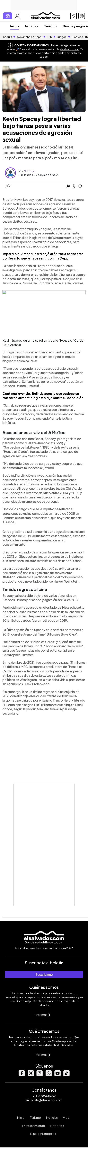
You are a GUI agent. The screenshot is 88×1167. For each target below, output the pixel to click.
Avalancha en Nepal (29, 36)
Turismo (50, 26)
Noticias (31, 26)
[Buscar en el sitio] (17, 16)
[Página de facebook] (21, 1075)
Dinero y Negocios (43, 1133)
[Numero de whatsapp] (48, 1075)
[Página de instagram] (39, 1075)
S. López (30, 171)
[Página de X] (30, 1075)
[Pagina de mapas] (73, 16)
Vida (66, 1117)
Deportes (57, 1125)
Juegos (62, 36)
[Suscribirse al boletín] (7, 15)
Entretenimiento (33, 1125)
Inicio (14, 26)
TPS (49, 36)
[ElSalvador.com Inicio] (45, 15)
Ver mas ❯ (43, 1014)
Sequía (7, 36)
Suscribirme (44, 974)
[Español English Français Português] (81, 16)
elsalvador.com (69, 49)
